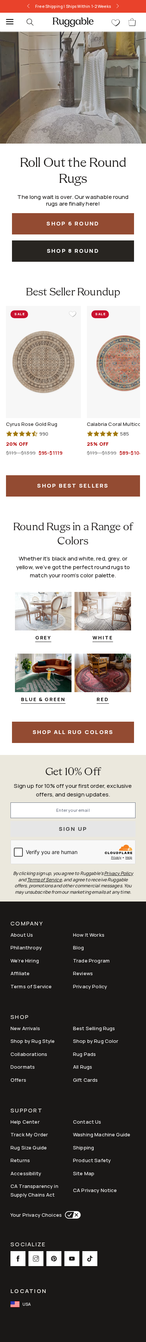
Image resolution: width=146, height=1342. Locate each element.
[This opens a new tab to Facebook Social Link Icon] (17, 1258)
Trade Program (91, 960)
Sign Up (73, 829)
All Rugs (82, 1066)
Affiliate (20, 973)
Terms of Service (31, 986)
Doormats (22, 1066)
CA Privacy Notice (95, 1190)
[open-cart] (132, 22)
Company (26, 924)
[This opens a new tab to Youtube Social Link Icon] (71, 1258)
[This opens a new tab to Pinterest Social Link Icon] (53, 1258)
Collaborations (28, 1054)
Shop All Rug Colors (73, 732)
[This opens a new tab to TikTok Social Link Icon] (89, 1258)
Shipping (83, 1147)
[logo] (73, 22)
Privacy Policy (90, 986)
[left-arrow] (28, 6)
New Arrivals (25, 1028)
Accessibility (25, 1173)
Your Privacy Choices (36, 1215)
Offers (18, 1080)
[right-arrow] (117, 6)
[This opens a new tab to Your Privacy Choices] (71, 1215)
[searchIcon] (29, 22)
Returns (20, 1160)
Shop (19, 1017)
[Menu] (7, 22)
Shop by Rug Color (96, 1041)
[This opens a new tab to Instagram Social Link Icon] (35, 1258)
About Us (21, 934)
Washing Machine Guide (101, 1134)
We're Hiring (24, 960)
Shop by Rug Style (32, 1041)
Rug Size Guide (28, 1147)
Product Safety (92, 1160)
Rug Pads (84, 1054)
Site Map (83, 1173)
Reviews (83, 973)
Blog (78, 947)
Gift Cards (85, 1080)
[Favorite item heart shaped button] (72, 314)
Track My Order (29, 1134)
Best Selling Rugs (94, 1028)
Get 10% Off (73, 772)
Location (28, 1291)
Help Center (25, 1121)
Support (26, 1111)
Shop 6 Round (72, 223)
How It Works (88, 934)
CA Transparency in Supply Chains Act (34, 1190)
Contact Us (87, 1121)
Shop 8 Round (73, 251)
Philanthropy (26, 947)
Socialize (28, 1245)
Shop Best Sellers (73, 485)
